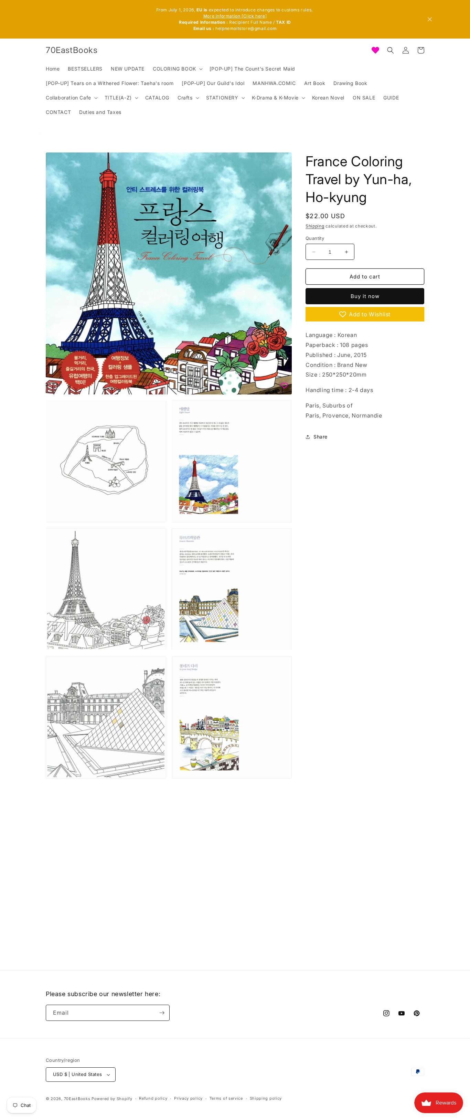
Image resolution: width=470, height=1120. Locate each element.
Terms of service (226, 1098)
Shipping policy (266, 1098)
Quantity (315, 238)
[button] (177, 69)
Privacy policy (188, 1098)
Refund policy (153, 1098)
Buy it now (365, 296)
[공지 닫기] (430, 19)
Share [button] (320, 437)
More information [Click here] (235, 16)
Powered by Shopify (112, 1098)
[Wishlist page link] (375, 50)
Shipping (315, 226)
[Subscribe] (161, 1013)
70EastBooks (77, 1098)
